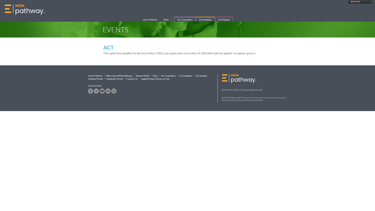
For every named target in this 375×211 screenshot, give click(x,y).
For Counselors (184, 19)
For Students (205, 19)
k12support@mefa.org (250, 89)
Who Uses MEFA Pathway (119, 75)
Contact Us (132, 78)
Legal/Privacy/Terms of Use (155, 78)
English (356, 1)
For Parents (224, 19)
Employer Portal (114, 78)
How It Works (150, 19)
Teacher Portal (95, 78)
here (252, 53)
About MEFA (142, 75)
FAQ (166, 19)
